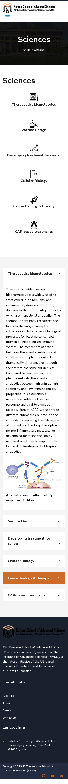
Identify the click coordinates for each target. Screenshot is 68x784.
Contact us (9, 718)
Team (6, 703)
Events (7, 710)
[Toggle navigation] (7, 16)
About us (8, 696)
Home (27, 50)
